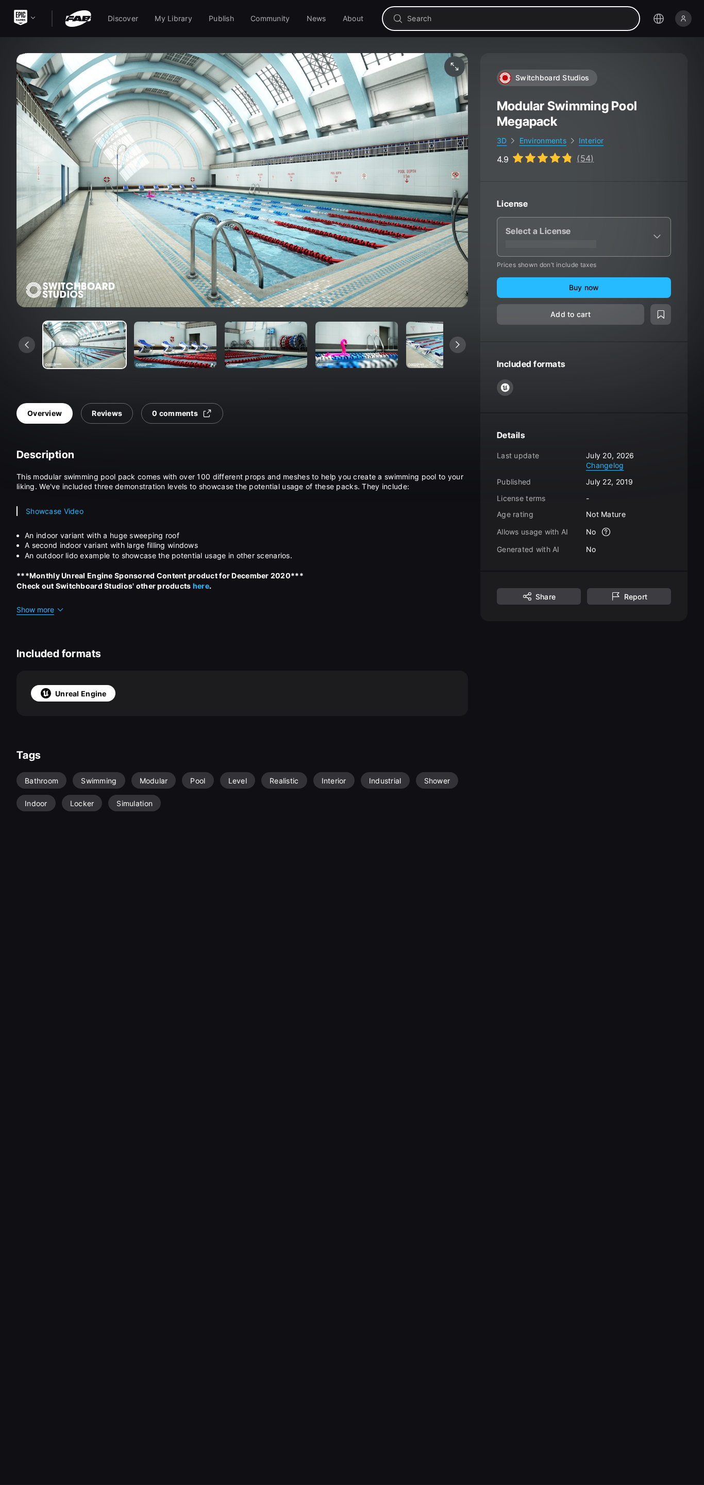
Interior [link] (591, 140)
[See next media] (457, 345)
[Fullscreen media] (454, 66)
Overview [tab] (44, 413)
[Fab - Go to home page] (78, 18)
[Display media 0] (84, 345)
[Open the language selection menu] (658, 18)
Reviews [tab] (107, 413)
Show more (35, 609)
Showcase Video (54, 511)
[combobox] (518, 18)
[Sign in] (683, 18)
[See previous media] (27, 345)
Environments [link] (542, 140)
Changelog (605, 465)
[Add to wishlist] (660, 314)
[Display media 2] (266, 345)
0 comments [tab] (175, 413)
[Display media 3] (356, 345)
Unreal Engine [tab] (81, 693)
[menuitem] (122, 18)
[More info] (606, 532)
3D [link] (502, 140)
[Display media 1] (175, 345)
